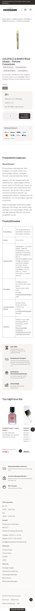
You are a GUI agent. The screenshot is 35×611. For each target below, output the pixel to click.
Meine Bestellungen (9, 581)
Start (3, 19)
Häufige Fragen (8, 568)
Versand (21, 107)
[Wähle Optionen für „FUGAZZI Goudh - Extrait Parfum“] (20, 451)
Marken (8, 19)
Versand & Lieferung (10, 571)
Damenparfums (21, 67)
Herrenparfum (22, 70)
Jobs (4, 560)
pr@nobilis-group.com (23, 334)
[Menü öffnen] (30, 10)
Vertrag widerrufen (17, 609)
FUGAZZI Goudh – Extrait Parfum (10, 429)
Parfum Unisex (8, 67)
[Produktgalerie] (17, 39)
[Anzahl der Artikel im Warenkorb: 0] (25, 10)
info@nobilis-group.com (23, 332)
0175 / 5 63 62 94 (14, 539)
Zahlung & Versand (10, 128)
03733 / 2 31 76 (15, 535)
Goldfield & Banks (17, 19)
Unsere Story (7, 550)
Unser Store (6, 553)
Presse (4, 557)
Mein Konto (6, 578)
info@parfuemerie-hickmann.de (14, 542)
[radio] (5, 88)
